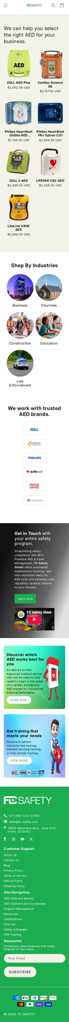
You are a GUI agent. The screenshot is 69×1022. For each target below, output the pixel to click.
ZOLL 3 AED (18, 180)
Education (48, 343)
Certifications (13, 919)
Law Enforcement (20, 383)
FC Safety (26, 1014)
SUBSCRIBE (20, 972)
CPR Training (12, 934)
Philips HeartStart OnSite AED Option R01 (19, 133)
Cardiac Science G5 (50, 84)
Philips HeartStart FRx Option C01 (50, 133)
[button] (6, 5)
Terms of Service (15, 875)
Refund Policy (13, 880)
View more (19, 761)
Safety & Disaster (15, 929)
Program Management (19, 908)
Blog (7, 865)
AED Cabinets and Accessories (25, 903)
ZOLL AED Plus (18, 82)
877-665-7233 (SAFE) (24, 815)
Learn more (25, 598)
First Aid (9, 924)
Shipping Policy (14, 886)
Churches (49, 305)
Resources (11, 914)
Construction (20, 343)
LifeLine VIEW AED (19, 228)
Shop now (19, 700)
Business (20, 305)
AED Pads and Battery (19, 898)
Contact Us (11, 860)
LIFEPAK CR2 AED (50, 180)
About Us (10, 855)
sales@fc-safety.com (23, 821)
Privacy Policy (13, 870)
